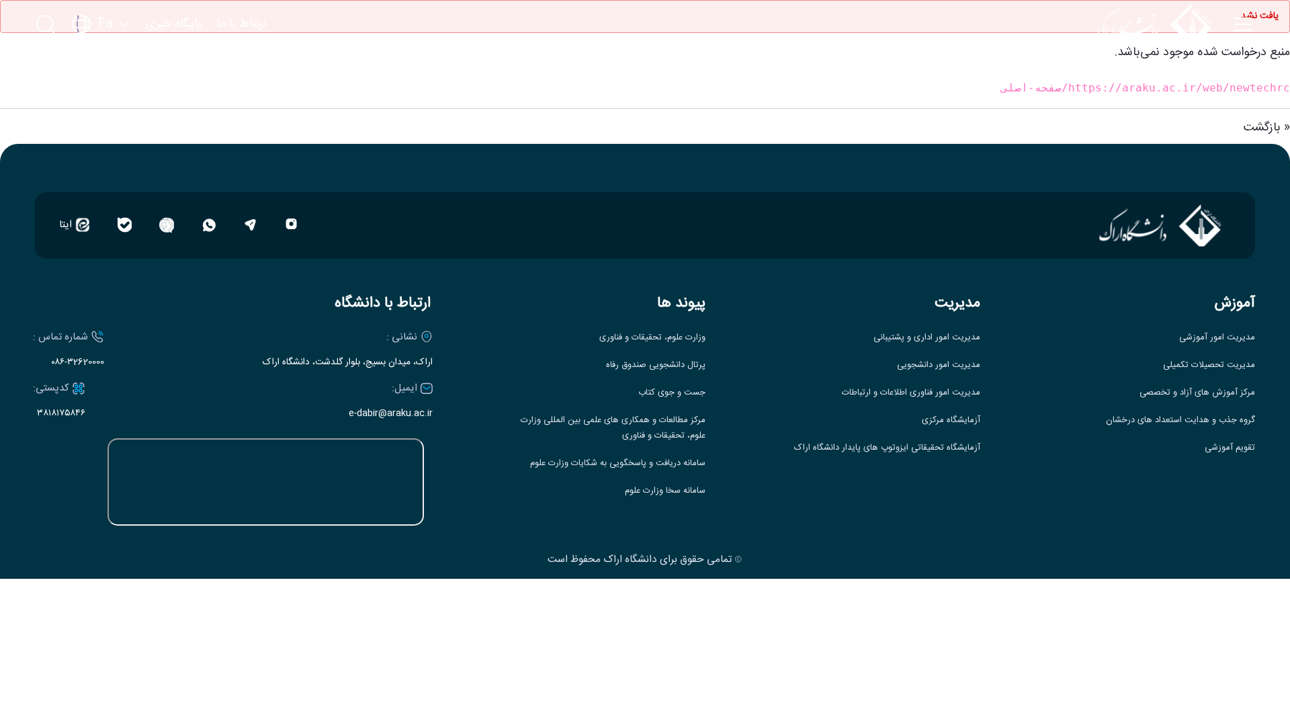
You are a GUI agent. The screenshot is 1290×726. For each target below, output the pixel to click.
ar (101, 89)
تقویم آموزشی (1230, 448)
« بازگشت (1267, 128)
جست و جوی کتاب (671, 393)
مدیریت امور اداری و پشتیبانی (926, 338)
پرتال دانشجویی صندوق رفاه (655, 365)
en (101, 64)
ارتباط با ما (241, 24)
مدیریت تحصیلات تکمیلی (1209, 365)
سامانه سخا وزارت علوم (665, 491)
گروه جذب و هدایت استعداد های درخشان (1180, 420)
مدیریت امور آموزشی (1217, 338)
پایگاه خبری (174, 24)
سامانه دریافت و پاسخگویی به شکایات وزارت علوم (617, 463)
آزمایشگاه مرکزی (951, 420)
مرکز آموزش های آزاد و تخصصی (1197, 393)
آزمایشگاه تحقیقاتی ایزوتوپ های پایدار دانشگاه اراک (887, 448)
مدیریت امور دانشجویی (938, 365)
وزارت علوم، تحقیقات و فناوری (652, 338)
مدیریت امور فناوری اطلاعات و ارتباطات (911, 393)
